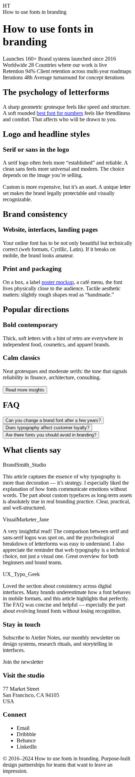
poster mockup (58, 282)
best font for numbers (60, 113)
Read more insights (25, 389)
